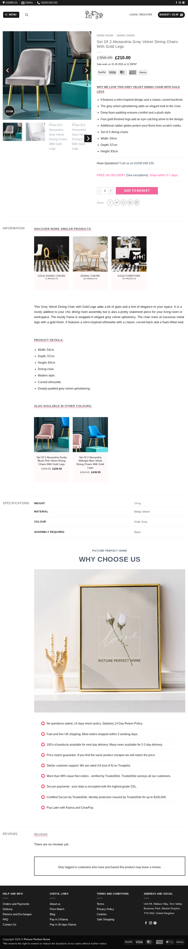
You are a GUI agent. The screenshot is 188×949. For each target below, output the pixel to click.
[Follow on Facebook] (176, 2)
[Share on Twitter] (117, 203)
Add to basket (137, 190)
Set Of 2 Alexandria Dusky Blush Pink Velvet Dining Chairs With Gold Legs (52, 461)
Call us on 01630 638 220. (137, 163)
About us (55, 904)
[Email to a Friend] (123, 203)
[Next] (86, 70)
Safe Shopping (105, 919)
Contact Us (9, 924)
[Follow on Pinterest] (183, 2)
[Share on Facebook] (110, 203)
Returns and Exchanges (17, 914)
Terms (100, 904)
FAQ (5, 919)
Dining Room (105, 35)
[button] (11, 15)
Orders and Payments (16, 904)
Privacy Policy (105, 909)
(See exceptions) (137, 175)
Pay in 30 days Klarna (63, 924)
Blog (52, 914)
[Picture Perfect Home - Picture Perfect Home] (93, 15)
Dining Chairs (126, 35)
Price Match (57, 909)
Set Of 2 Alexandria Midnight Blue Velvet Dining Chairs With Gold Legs (90, 462)
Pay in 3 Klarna (59, 919)
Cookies (102, 914)
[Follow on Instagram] (180, 2)
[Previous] (8, 70)
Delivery (8, 909)
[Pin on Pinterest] (130, 203)
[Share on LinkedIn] (137, 203)
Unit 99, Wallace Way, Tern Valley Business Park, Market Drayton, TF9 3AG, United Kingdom (163, 908)
